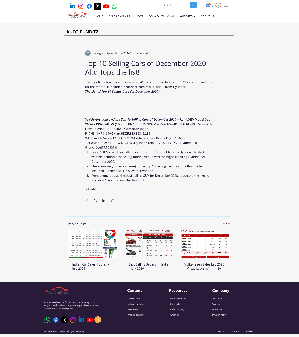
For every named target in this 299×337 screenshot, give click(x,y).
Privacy (235, 331)
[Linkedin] (72, 6)
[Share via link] (112, 200)
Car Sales (91, 188)
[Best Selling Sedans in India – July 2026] (149, 244)
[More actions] (211, 53)
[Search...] (193, 5)
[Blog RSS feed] (97, 319)
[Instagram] (80, 6)
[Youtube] (106, 6)
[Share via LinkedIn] (103, 200)
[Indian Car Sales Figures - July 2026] (93, 244)
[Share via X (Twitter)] (95, 200)
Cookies (249, 331)
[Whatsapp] (114, 6)
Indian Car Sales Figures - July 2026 (90, 266)
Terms (221, 331)
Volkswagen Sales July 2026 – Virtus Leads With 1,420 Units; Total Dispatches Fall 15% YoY (204, 266)
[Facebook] (89, 6)
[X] (97, 6)
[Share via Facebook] (86, 200)
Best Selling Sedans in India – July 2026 (148, 266)
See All (226, 223)
